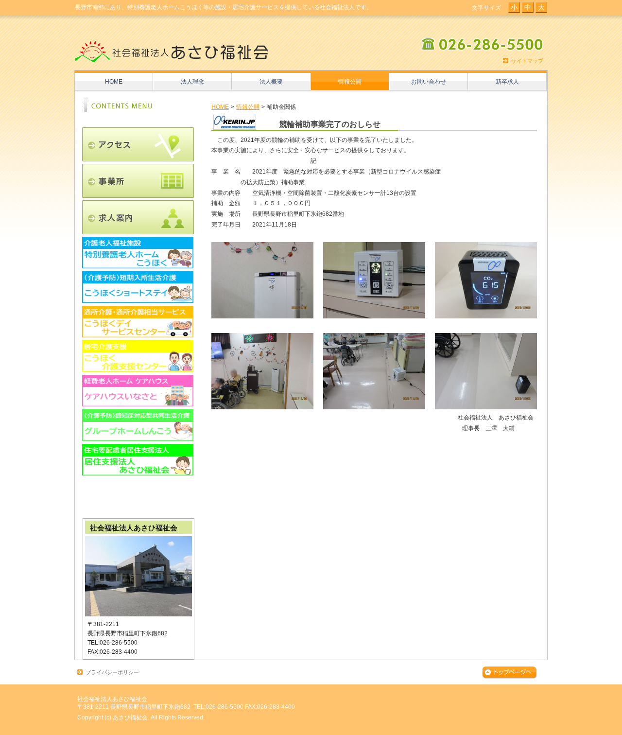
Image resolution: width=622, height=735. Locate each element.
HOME (220, 107)
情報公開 (247, 107)
